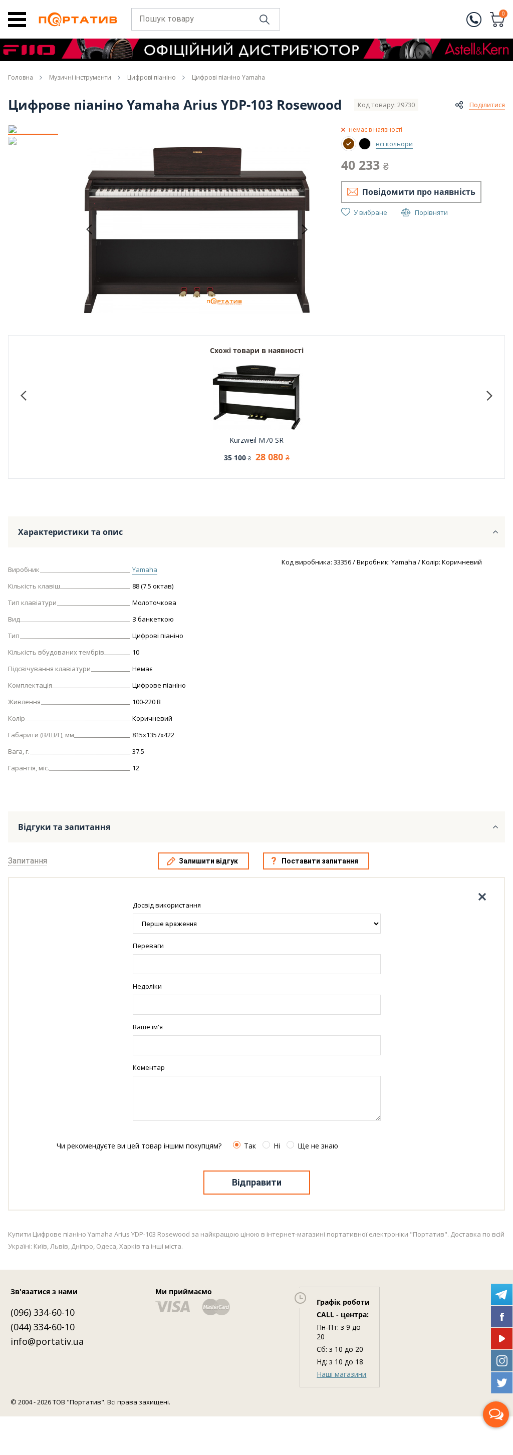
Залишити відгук (208, 861)
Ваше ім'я (148, 1026)
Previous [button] (89, 229)
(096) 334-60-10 (43, 1312)
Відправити (257, 1182)
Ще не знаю (318, 1145)
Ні (277, 1145)
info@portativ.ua (47, 1341)
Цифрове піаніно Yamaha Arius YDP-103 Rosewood (175, 105)
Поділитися (487, 104)
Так (250, 1145)
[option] (33, 129)
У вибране (370, 212)
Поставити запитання (320, 861)
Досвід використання (167, 905)
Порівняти (431, 212)
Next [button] (305, 229)
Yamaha (144, 569)
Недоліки (147, 986)
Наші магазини (341, 1374)
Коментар (149, 1067)
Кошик (503, 14)
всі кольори (394, 143)
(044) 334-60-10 (43, 1327)
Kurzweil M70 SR (256, 440)
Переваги (148, 945)
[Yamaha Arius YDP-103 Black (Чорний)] (365, 144)
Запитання (27, 860)
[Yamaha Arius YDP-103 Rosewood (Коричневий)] (348, 143)
